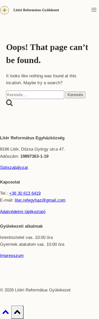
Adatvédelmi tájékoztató (22, 211)
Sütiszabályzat (14, 167)
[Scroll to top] (5, 313)
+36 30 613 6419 (25, 193)
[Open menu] (94, 10)
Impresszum (12, 255)
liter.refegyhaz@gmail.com (40, 200)
